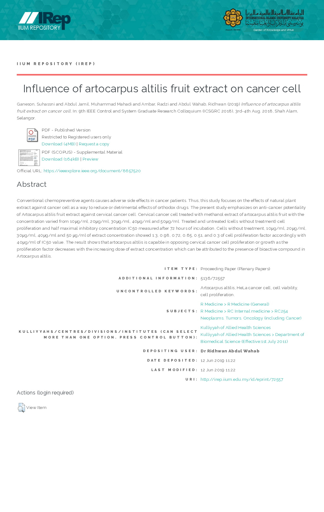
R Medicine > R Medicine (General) (235, 304)
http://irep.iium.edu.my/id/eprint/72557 (242, 379)
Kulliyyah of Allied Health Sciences (236, 327)
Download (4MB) (59, 143)
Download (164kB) (60, 159)
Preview (91, 159)
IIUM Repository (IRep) (56, 64)
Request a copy (94, 143)
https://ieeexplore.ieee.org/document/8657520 (92, 170)
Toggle (11, 12)
